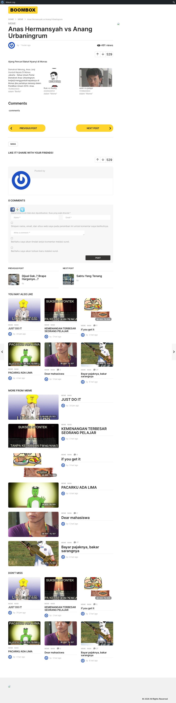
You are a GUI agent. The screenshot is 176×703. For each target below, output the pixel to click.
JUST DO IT (15, 328)
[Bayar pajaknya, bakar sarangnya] (97, 355)
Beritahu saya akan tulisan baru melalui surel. (34, 251)
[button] (12, 209)
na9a (13, 144)
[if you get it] (97, 310)
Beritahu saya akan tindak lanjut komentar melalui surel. (40, 241)
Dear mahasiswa (54, 373)
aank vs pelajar (86, 88)
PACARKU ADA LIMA (20, 372)
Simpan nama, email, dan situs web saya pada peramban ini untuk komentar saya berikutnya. (60, 226)
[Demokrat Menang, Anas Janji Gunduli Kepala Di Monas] (26, 80)
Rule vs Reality (50, 88)
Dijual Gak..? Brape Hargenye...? (34, 277)
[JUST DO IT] (24, 310)
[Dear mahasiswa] (61, 355)
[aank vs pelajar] (95, 77)
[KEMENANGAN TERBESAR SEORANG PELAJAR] (61, 310)
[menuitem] (2, 2)
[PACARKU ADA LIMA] (24, 355)
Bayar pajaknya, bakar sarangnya (94, 375)
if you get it (87, 329)
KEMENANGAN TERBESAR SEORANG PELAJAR (60, 330)
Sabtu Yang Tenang (89, 276)
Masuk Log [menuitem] (10, 2)
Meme (12, 23)
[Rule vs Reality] (60, 77)
